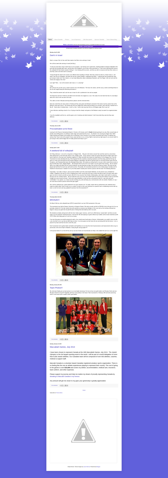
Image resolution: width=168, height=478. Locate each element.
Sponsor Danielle (99, 39)
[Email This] (61, 121)
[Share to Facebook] (65, 121)
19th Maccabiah (87, 39)
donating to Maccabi (57, 376)
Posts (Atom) (59, 392)
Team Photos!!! (56, 288)
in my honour (74, 376)
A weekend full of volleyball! (61, 151)
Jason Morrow (86, 466)
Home (50, 39)
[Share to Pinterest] (67, 121)
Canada (67, 376)
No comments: (55, 121)
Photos (67, 39)
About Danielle (58, 39)
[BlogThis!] (62, 121)
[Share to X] (64, 121)
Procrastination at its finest (61, 129)
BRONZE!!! (54, 200)
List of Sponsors (76, 39)
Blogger (98, 466)
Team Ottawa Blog (112, 39)
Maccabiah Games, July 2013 (62, 347)
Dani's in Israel (56, 55)
